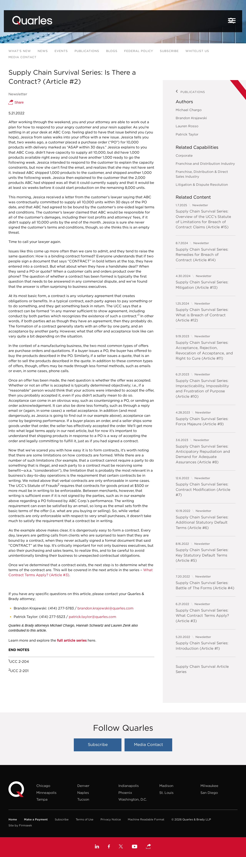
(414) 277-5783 (61, 608)
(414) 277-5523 (52, 616)
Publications (87, 51)
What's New (19, 51)
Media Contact (22, 57)
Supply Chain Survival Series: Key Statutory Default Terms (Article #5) (202, 555)
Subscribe (169, 51)
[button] (148, 846)
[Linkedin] (97, 847)
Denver (83, 785)
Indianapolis (128, 785)
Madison (166, 785)
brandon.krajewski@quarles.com (105, 608)
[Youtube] (134, 847)
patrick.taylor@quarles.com (92, 616)
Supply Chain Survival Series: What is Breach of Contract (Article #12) (202, 314)
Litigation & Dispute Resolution (202, 184)
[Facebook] (109, 847)
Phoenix (125, 792)
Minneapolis (46, 792)
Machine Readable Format (146, 819)
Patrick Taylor (187, 134)
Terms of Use (84, 819)
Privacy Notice (111, 819)
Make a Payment (36, 819)
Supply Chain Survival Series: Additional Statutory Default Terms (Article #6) (202, 522)
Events (61, 51)
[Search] (231, 20)
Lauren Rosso (187, 126)
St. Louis (166, 792)
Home (12, 819)
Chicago (43, 785)
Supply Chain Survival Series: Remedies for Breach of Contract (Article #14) (202, 254)
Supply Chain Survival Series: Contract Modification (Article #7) (203, 489)
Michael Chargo (189, 110)
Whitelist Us (197, 51)
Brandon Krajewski (191, 118)
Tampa (41, 799)
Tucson (83, 799)
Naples (83, 792)
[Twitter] (121, 847)
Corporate (184, 155)
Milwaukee (209, 785)
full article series (72, 640)
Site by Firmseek (20, 825)
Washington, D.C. (132, 799)
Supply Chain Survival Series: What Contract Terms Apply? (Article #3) (202, 615)
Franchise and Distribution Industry (205, 164)
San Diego (209, 792)
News (43, 51)
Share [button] (18, 102)
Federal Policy (138, 51)
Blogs (111, 51)
